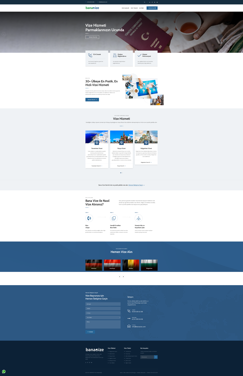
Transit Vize (128, 358)
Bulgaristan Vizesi (98, 148)
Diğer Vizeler (128, 362)
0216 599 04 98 (137, 319)
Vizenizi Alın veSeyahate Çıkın (140, 226)
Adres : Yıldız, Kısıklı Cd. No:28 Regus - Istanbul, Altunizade (132, 372)
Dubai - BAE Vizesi (123, 148)
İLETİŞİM (141, 8)
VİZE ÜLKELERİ (125, 8)
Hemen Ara (151, 8)
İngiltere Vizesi (148, 148)
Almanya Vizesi (112, 360)
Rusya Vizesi (112, 356)
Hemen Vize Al (91, 99)
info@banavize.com (103, 2)
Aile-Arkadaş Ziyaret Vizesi (131, 356)
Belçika (94, 268)
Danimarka (149, 268)
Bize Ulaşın (87, 226)
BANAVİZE (92, 372)
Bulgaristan (112, 268)
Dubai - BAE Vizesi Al (122, 162)
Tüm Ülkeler (112, 362)
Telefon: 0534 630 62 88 (152, 372)
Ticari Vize (128, 353)
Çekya (131, 268)
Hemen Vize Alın (93, 37)
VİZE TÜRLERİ (134, 8)
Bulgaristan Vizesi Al (97, 162)
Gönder (91, 332)
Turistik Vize (128, 351)
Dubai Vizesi (112, 353)
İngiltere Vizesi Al (147, 165)
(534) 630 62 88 (90, 2)
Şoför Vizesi (128, 360)
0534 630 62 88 (137, 311)
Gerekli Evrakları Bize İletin (115, 226)
